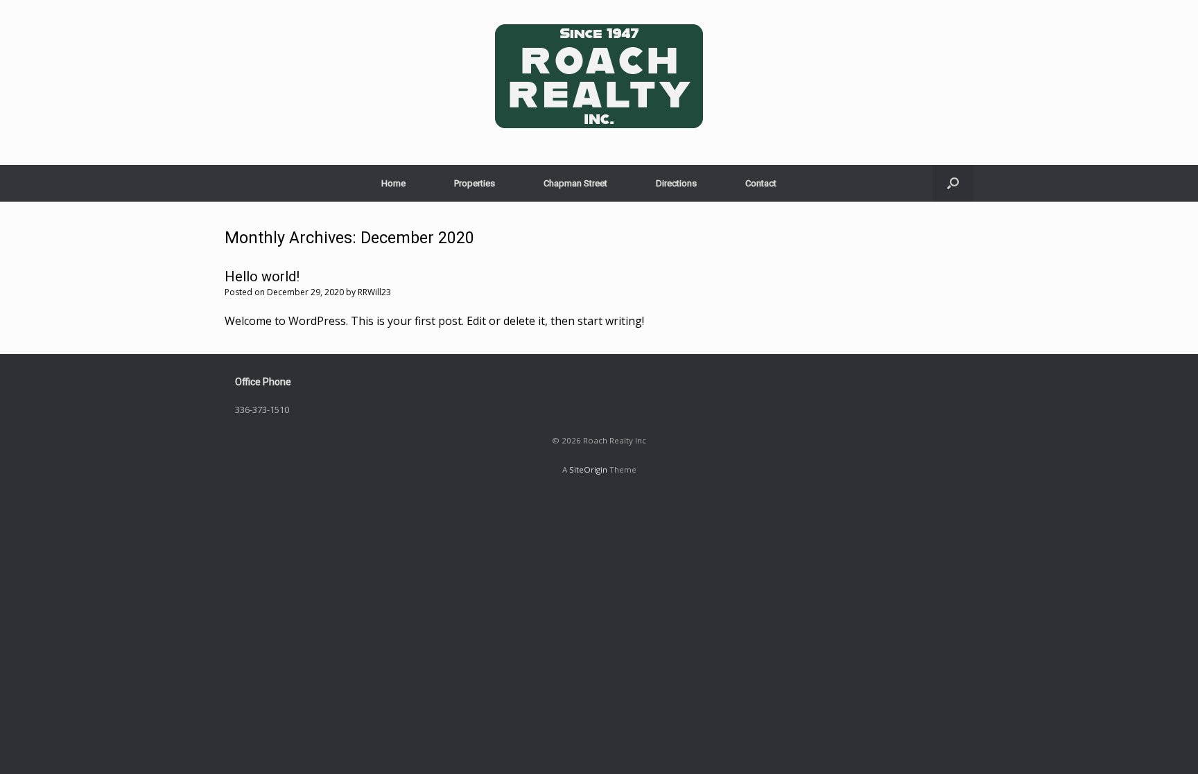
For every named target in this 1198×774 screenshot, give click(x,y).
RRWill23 (374, 292)
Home (393, 183)
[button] (952, 183)
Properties (474, 183)
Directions (676, 183)
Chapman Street (575, 183)
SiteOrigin (588, 469)
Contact (760, 183)
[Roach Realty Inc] (599, 76)
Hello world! (262, 276)
